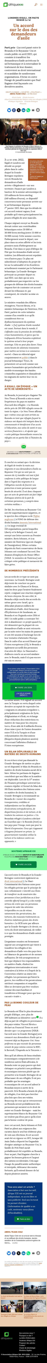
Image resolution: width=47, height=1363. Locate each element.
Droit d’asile (17, 97)
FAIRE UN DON (24, 865)
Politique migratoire (16, 101)
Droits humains (28, 97)
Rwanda (23, 103)
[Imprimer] (38, 110)
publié (25, 357)
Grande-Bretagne (31, 101)
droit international (13, 881)
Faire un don (25, 1219)
